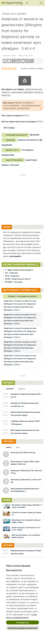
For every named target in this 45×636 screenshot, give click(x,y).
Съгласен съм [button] (22, 622)
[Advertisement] (22, 199)
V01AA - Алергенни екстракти (18, 279)
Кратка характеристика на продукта (19, 121)
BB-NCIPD (34, 135)
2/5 (6, 69)
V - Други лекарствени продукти (19, 270)
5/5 (15, 69)
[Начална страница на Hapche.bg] (12, 4)
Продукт (12, 296)
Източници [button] (9, 128)
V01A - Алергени (12, 276)
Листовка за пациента (13, 115)
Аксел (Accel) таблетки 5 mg (22, 453)
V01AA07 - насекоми (13, 282)
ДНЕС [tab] (18, 447)
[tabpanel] (22, 414)
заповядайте (15, 256)
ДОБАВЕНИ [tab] (9, 389)
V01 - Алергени (11, 273)
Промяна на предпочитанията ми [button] (22, 628)
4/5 (12, 69)
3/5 (9, 69)
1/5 (3, 69)
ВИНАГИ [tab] (8, 447)
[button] (27, 3)
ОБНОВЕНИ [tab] (21, 389)
